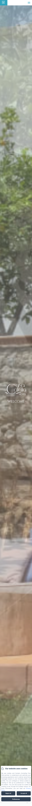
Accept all (24, 793)
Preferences (16, 799)
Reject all (8, 793)
